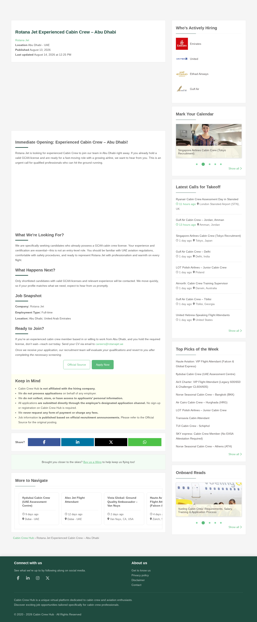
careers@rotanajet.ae (109, 344)
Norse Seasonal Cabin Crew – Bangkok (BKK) (205, 394)
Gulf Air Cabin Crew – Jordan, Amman (200, 219)
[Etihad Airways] (182, 73)
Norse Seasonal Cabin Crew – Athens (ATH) (204, 446)
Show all (233, 168)
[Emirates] (182, 43)
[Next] (247, 140)
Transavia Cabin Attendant (192, 418)
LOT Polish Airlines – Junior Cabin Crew (201, 267)
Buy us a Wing (92, 462)
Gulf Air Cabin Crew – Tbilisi (193, 299)
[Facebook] (18, 578)
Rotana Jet (22, 40)
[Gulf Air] (182, 88)
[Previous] (170, 140)
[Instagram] (38, 578)
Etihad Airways (199, 73)
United (194, 58)
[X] (48, 578)
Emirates (195, 43)
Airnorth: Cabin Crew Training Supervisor (202, 283)
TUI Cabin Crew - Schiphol (193, 425)
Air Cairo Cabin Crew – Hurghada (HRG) (201, 402)
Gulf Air (194, 89)
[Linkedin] (28, 578)
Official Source (76, 364)
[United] (182, 58)
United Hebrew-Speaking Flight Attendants (203, 315)
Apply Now (102, 364)
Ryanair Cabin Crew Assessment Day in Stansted (207, 199)
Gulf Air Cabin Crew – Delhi (193, 251)
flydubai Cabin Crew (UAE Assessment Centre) (205, 374)
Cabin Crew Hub (24, 600)
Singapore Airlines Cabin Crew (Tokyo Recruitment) (208, 235)
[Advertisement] (88, 96)
